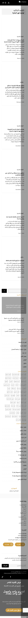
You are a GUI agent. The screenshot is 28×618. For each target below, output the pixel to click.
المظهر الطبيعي (6, 385)
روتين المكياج (23, 402)
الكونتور (6, 381)
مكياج (22, 257)
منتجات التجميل (8, 409)
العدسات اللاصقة (22, 342)
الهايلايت (24, 388)
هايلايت (21, 82)
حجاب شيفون (23, 430)
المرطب (12, 385)
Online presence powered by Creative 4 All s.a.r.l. (15, 573)
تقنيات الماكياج (9, 392)
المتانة (17, 385)
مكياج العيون (24, 409)
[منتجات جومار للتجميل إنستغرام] (7, 496)
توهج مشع (13, 395)
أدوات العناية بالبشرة (16, 374)
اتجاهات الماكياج (23, 378)
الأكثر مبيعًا (24, 507)
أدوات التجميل (23, 374)
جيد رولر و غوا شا (22, 455)
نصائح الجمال (12, 412)
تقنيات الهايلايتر (23, 395)
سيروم (18, 402)
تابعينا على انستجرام (14, 491)
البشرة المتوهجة (16, 381)
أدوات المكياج (8, 374)
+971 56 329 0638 (22, 535)
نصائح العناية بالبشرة (22, 416)
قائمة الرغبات (23, 519)
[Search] (4, 291)
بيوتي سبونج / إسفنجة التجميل (18, 349)
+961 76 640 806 (22, 533)
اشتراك (5, 566)
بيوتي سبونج (23, 427)
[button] (3, 2)
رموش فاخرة (23, 444)
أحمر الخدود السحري (21, 441)
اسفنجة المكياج (8, 378)
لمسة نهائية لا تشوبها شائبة (21, 406)
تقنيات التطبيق (16, 392)
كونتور (25, 360)
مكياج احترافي (7, 406)
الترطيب (11, 381)
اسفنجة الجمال (15, 378)
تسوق (25, 521)
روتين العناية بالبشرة (10, 399)
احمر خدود (23, 437)
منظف (18, 412)
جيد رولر (24, 353)
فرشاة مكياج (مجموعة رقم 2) (19, 472)
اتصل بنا (24, 511)
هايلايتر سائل (18, 419)
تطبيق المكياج (23, 392)
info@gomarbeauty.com (20, 537)
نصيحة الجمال (8, 416)
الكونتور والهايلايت (23, 385)
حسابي (25, 515)
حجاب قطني (23, 434)
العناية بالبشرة (20, 36)
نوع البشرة (24, 419)
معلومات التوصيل (22, 523)
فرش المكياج (13, 402)
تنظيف (18, 395)
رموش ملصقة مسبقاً (21, 451)
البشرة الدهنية (23, 381)
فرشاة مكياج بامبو (22, 479)
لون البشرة (13, 406)
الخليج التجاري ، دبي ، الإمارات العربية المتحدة (17, 539)
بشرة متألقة (13, 388)
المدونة (24, 509)
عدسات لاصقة (23, 458)
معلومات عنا (23, 525)
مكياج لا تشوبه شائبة (16, 409)
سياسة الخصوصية (22, 517)
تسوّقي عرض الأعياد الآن (14, 610)
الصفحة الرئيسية (23, 505)
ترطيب (9, 388)
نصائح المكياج (14, 416)
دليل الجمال (7, 395)
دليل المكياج (24, 399)
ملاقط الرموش (23, 448)
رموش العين (23, 356)
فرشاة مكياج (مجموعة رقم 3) (19, 476)
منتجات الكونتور (23, 412)
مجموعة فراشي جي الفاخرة (20, 462)
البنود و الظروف (23, 513)
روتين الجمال (17, 399)
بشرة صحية (19, 388)
